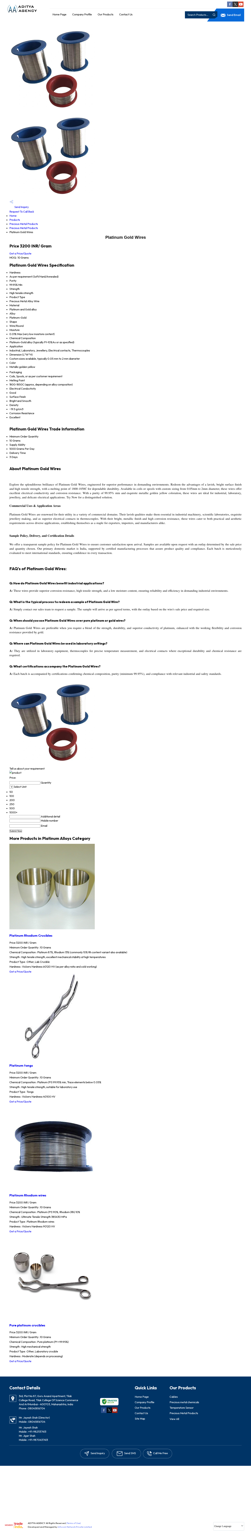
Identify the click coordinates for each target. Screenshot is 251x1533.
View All (174, 1419)
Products (14, 219)
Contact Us (126, 14)
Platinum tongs (21, 1065)
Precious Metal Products (23, 224)
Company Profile (82, 14)
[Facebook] (230, 6)
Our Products (105, 14)
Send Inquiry (21, 207)
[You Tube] (240, 6)
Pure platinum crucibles (27, 1325)
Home (13, 215)
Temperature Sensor (182, 1407)
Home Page (59, 14)
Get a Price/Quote (20, 253)
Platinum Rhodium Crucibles (30, 935)
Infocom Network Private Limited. (75, 1526)
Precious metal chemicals (184, 1402)
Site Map (140, 1418)
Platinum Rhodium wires (27, 1195)
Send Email (233, 15)
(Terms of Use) (73, 1523)
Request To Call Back (21, 211)
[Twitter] (235, 6)
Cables (174, 1396)
